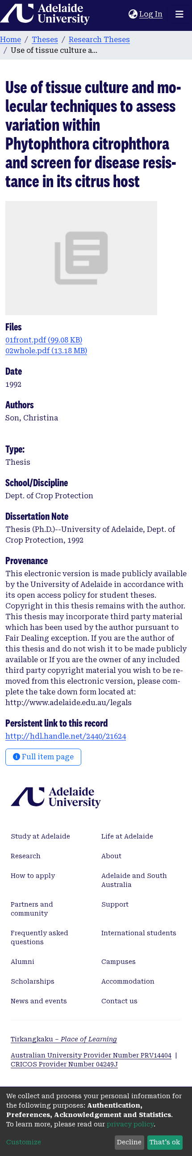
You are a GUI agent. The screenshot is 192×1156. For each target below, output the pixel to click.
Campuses (118, 961)
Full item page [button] (47, 757)
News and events (39, 1001)
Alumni (22, 961)
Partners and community (32, 909)
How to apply (33, 875)
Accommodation (127, 981)
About (111, 856)
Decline (129, 1142)
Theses (45, 39)
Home (10, 39)
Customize (23, 1142)
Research (26, 856)
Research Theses (99, 39)
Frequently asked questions (39, 937)
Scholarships (32, 981)
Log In (151, 14)
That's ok (165, 1142)
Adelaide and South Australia (134, 880)
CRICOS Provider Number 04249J (64, 1064)
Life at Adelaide (127, 836)
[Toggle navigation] (179, 14)
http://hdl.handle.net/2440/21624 (65, 736)
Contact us (119, 1001)
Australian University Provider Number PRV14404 (91, 1055)
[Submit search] (121, 14)
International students (138, 933)
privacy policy (130, 1124)
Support (115, 904)
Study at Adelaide (40, 836)
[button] (132, 14)
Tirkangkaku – (64, 1039)
